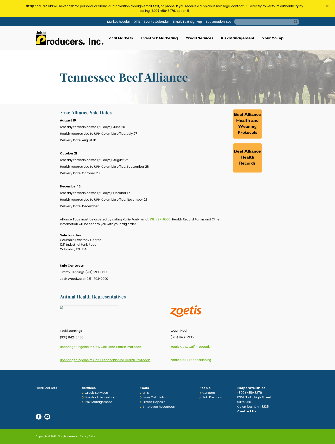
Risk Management (238, 38)
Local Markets (120, 38)
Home (70, 38)
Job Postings (212, 397)
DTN (137, 21)
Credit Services (199, 38)
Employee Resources (159, 406)
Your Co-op (273, 38)
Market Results (118, 21)
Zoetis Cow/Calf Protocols (190, 346)
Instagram (65, 417)
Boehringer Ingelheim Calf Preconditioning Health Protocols (105, 360)
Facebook (38, 417)
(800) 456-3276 (162, 11)
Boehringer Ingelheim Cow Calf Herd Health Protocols (101, 347)
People (205, 388)
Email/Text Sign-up (187, 21)
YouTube (47, 417)
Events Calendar (156, 21)
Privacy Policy (88, 436)
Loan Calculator (155, 397)
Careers (208, 392)
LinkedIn (56, 417)
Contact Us (246, 411)
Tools (144, 388)
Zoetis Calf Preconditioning (190, 360)
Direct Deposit (154, 402)
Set (228, 21)
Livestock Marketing (159, 38)
